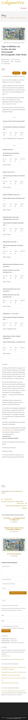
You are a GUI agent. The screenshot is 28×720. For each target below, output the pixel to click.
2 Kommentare (6, 63)
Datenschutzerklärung (5, 628)
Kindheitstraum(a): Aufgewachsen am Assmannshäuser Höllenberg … (14, 528)
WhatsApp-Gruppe (18, 659)
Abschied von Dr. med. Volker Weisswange (10, 682)
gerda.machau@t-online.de (8, 430)
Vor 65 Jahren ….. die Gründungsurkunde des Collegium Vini (14, 518)
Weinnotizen (18, 61)
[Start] (1, 17)
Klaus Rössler (6, 59)
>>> (4, 123)
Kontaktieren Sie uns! (5, 655)
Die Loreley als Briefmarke (14, 554)
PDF (24, 73)
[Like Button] (3, 69)
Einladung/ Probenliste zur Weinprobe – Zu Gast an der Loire (13, 672)
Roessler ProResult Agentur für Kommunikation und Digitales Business (16, 718)
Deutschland (6, 61)
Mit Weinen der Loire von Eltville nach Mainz (10, 675)
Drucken (16, 73)
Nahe (12, 61)
